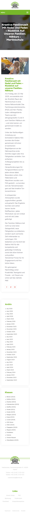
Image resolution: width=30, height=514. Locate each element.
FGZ (19, 495)
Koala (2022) (10, 417)
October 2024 (11, 355)
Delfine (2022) (11, 399)
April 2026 (10, 316)
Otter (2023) (10, 425)
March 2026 (10, 319)
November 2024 (11, 352)
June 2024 (10, 365)
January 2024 (10, 375)
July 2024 (9, 362)
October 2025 (11, 332)
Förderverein (18, 498)
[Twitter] (10, 287)
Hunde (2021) (11, 409)
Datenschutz (15, 511)
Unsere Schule (10, 495)
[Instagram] (14, 287)
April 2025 (10, 344)
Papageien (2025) (12, 427)
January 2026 (10, 324)
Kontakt (23, 511)
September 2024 (12, 357)
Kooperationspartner (18, 501)
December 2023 (11, 377)
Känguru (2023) (11, 415)
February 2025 (11, 347)
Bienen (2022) (11, 397)
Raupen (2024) (11, 430)
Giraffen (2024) (11, 407)
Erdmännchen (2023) (13, 404)
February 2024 (11, 372)
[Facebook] (6, 287)
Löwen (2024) (11, 420)
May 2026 (10, 314)
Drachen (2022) (11, 402)
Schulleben (10, 432)
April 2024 (10, 367)
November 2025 (11, 329)
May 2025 (10, 342)
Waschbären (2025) (12, 440)
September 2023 (12, 380)
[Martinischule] (15, 5)
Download (6, 501)
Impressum (7, 511)
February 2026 (11, 321)
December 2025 (11, 326)
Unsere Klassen (11, 437)
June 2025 (10, 339)
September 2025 (12, 334)
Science (9, 435)
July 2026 (9, 309)
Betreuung (8, 498)
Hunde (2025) (11, 412)
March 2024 (10, 370)
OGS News (10, 422)
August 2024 (11, 360)
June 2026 (10, 311)
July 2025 (9, 337)
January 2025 (10, 349)
